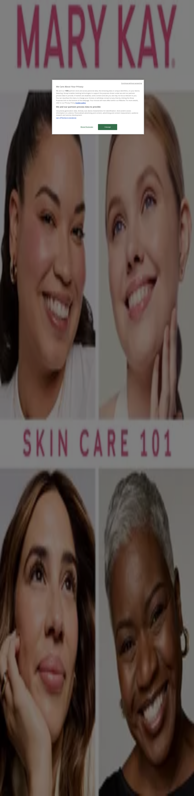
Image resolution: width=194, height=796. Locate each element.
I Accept (107, 127)
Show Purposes (87, 127)
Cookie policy (80, 103)
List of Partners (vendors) (66, 118)
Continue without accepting (131, 83)
